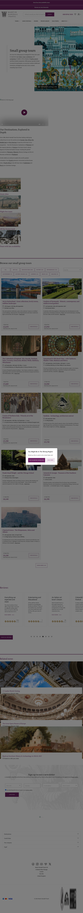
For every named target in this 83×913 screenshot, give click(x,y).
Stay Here (50, 460)
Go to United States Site (36, 460)
